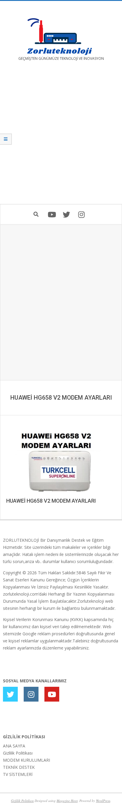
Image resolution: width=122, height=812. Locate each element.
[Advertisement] (61, 137)
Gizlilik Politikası (18, 753)
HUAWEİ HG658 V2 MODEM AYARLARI (51, 501)
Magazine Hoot (67, 800)
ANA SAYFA (14, 746)
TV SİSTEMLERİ (18, 774)
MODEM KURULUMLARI (26, 760)
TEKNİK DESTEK (19, 767)
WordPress (103, 800)
